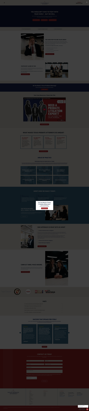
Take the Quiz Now (44, 208)
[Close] (86, 2)
